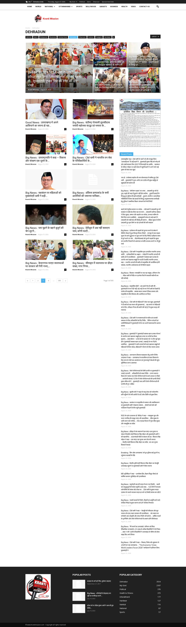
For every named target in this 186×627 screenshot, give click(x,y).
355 (59, 281)
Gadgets (103, 6)
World (38, 6)
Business (114, 6)
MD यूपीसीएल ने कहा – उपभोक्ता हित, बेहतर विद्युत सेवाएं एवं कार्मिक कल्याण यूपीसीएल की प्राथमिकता (139, 475)
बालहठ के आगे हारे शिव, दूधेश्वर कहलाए (99, 581)
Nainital (123, 604)
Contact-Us (144, 6)
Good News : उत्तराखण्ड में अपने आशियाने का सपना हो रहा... (41, 124)
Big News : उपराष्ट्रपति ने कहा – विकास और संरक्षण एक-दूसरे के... (45, 159)
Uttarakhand (64, 6)
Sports (79, 6)
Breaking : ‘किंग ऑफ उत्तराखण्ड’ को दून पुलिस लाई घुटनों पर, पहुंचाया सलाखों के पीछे (140, 454)
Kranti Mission (33, 90)
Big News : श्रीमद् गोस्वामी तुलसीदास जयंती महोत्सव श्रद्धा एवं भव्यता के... (91, 124)
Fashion (91, 37)
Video (133, 6)
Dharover (96, 2)
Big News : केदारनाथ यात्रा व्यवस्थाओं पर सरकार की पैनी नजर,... (44, 265)
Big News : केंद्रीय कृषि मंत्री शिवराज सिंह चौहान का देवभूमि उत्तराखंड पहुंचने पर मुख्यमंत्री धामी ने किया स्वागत (140, 464)
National (49, 6)
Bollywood (91, 6)
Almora (28, 37)
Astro (89, 2)
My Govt (72, 2)
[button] (157, 7)
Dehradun (73, 37)
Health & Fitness (126, 593)
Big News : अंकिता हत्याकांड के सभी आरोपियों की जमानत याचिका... (91, 194)
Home (29, 6)
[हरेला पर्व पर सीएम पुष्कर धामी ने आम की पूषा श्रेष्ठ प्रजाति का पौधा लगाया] (79, 608)
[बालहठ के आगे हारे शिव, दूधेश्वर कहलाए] (79, 584)
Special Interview (108, 2)
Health (124, 6)
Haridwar (107, 37)
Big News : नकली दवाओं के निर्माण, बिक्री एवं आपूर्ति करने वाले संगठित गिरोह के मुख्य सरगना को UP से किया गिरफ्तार (140, 501)
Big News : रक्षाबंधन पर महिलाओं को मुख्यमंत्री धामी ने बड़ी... (43, 194)
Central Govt (62, 37)
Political (82, 2)
